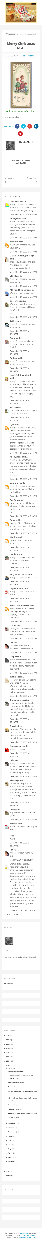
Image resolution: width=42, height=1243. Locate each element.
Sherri (13, 726)
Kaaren (13, 407)
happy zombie (16, 588)
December (11, 1068)
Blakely (13, 276)
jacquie (13, 656)
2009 (8, 1065)
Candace (14, 554)
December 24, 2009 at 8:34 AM (23, 237)
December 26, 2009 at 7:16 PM (23, 742)
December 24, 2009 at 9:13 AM (23, 251)
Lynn (12, 424)
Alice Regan (15, 780)
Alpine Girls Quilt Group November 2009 (22, 1113)
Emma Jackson (17, 864)
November (12, 1123)
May (9, 1149)
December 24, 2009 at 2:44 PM (23, 453)
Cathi (12, 321)
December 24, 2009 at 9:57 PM (23, 533)
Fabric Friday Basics (15, 1105)
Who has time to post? (16, 1082)
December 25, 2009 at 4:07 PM (23, 638)
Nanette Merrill (26, 142)
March (10, 1157)
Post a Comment (12, 914)
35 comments (28, 56)
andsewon (15, 301)
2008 (8, 1171)
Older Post (32, 178)
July (9, 1140)
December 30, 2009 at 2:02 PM (23, 819)
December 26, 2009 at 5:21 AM (23, 673)
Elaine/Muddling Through (22, 255)
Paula (12, 338)
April (10, 1153)
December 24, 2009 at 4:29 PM (23, 479)
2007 (8, 1176)
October (11, 1128)
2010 (8, 1061)
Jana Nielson (16, 201)
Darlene (13, 358)
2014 (8, 1044)
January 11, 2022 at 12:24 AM (22, 910)
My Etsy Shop (9, 983)
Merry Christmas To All (16, 1071)
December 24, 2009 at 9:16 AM (23, 286)
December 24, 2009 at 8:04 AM (23, 214)
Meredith (14, 241)
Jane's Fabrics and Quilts (21, 375)
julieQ (13, 809)
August (10, 1136)
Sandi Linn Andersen (20, 605)
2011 (8, 1057)
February (11, 1161)
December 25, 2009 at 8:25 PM (23, 652)
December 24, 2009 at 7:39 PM (23, 496)
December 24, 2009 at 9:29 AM (23, 297)
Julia (12, 760)
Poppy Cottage (17, 746)
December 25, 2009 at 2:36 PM (23, 621)
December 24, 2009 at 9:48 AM (23, 317)
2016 (8, 1035)
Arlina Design (29, 1235)
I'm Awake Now (13, 1118)
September (12, 1132)
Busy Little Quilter (18, 574)
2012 (8, 1052)
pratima (14, 677)
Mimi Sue (14, 537)
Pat (11, 642)
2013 (8, 1048)
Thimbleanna (16, 700)
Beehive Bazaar (13, 1087)
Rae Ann (14, 500)
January (11, 1166)
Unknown (14, 483)
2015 (8, 1040)
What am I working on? (16, 1109)
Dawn (13, 520)
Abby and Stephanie (19, 290)
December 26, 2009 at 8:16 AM (23, 696)
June (9, 1145)
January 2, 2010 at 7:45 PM (21, 860)
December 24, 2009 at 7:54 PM (23, 516)
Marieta (13, 823)
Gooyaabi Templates (27, 1238)
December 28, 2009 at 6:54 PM (23, 776)
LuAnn (13, 625)
